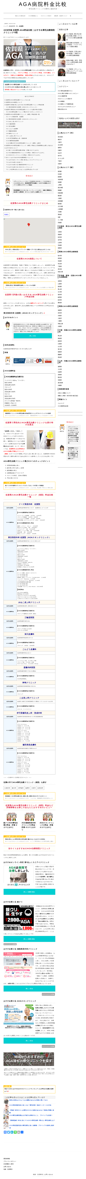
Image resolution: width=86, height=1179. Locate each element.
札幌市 (60, 150)
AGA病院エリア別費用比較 (65, 104)
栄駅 (59, 217)
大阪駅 (60, 198)
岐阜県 (60, 300)
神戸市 (60, 155)
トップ (6, 26)
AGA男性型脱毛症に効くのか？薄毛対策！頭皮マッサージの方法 (30, 1105)
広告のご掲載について (64, 393)
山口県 (60, 346)
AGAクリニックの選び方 (46, 15)
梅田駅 (60, 203)
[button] (29, 225)
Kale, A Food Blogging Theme (39, 1176)
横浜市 (60, 139)
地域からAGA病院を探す (20, 15)
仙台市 (60, 153)
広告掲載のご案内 (9, 1164)
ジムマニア (61, 403)
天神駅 (60, 211)
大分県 (60, 369)
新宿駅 (60, 171)
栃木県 (60, 255)
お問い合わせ (7, 1166)
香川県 (60, 349)
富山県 (60, 289)
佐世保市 (40, 788)
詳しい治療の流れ (29, 892)
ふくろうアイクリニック (39, 862)
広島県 (60, 343)
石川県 (60, 292)
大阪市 (60, 142)
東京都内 (60, 137)
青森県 (60, 234)
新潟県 (60, 286)
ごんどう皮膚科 (12, 128)
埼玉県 (60, 263)
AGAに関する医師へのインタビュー (68, 93)
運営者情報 (7, 1158)
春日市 (14, 788)
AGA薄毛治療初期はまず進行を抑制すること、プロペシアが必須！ (31, 1115)
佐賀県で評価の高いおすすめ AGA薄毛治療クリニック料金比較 (24, 104)
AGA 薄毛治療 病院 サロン (65, 91)
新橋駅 (60, 190)
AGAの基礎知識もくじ (33, 15)
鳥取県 (60, 341)
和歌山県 (60, 323)
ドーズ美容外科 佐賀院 (15, 116)
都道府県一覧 (13, 26)
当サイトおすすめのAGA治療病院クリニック (18, 157)
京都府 (60, 315)
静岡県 (60, 297)
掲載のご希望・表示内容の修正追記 (68, 395)
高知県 (60, 357)
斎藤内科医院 (11, 131)
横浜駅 (60, 195)
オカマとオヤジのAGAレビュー (67, 106)
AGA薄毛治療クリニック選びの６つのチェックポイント (24, 112)
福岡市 (27, 788)
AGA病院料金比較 (43, 4)
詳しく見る (33, 335)
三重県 (60, 321)
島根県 (60, 338)
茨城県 (60, 261)
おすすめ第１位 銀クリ (14, 162)
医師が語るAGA (62, 109)
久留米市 (7, 788)
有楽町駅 (60, 179)
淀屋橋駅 (60, 201)
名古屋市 (60, 145)
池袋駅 (60, 182)
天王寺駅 (60, 206)
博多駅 (60, 214)
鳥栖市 (6, 214)
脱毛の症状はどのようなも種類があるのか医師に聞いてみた (28, 1100)
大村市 (33, 788)
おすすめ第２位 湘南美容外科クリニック (19, 164)
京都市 (60, 163)
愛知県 (60, 302)
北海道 (60, 232)
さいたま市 (61, 158)
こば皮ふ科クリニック (14, 136)
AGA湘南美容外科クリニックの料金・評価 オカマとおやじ (25, 152)
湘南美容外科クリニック (27, 949)
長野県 (60, 281)
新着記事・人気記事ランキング (60, 15)
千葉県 (60, 266)
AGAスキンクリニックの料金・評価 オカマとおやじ (23, 155)
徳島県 (60, 352)
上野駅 (60, 185)
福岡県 (60, 366)
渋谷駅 (60, 174)
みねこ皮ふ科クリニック (15, 121)
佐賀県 (60, 372)
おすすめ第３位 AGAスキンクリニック (19, 167)
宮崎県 (60, 380)
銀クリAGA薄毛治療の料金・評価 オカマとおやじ (22, 150)
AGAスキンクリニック (26, 1001)
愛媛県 (60, 354)
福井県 (60, 294)
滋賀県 (60, 310)
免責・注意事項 (8, 1169)
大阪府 (60, 318)
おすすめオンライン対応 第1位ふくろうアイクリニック (24, 159)
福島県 (60, 248)
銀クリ (20, 902)
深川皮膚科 (10, 126)
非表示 (32, 96)
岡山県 (60, 335)
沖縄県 (60, 385)
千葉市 (60, 161)
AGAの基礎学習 (62, 96)
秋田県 (60, 237)
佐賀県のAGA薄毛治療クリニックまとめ (17, 100)
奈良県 (60, 313)
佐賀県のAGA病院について (13, 102)
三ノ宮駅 (60, 220)
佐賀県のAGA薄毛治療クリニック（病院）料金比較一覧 (22, 114)
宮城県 (60, 245)
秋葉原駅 (60, 193)
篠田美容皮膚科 (12, 140)
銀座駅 (60, 176)
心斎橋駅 (60, 209)
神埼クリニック (12, 133)
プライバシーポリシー (10, 1161)
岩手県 (60, 240)
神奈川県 (60, 271)
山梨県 (60, 283)
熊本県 (60, 377)
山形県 (60, 242)
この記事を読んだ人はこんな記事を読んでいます (22, 169)
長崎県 (60, 374)
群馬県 (60, 258)
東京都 (60, 269)
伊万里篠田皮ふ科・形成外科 (16, 138)
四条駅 (60, 222)
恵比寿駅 (60, 187)
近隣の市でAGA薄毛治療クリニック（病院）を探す (23, 143)
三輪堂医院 (10, 124)
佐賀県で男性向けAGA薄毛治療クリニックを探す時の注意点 (23, 109)
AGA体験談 (61, 101)
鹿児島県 (60, 382)
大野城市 (21, 788)
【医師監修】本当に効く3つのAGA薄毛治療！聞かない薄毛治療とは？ (32, 1120)
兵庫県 (60, 326)
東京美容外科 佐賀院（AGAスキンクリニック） (22, 107)
